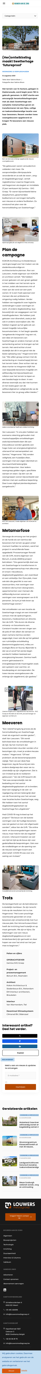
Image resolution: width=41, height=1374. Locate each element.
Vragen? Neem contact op (19, 1217)
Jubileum (7, 1262)
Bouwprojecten (9, 1240)
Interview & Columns (12, 1258)
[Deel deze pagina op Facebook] (19, 1041)
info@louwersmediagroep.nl (17, 1314)
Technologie (8, 1245)
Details (24, 1370)
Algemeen (7, 1236)
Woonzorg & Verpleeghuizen (15, 71)
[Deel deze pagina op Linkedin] (19, 1046)
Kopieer (20, 1053)
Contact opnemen (11, 1279)
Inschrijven (20, 1087)
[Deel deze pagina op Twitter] (19, 1036)
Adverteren (8, 1275)
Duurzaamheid (9, 1253)
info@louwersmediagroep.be (18, 1343)
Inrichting (7, 1249)
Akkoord (11, 1371)
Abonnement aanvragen (13, 1284)
